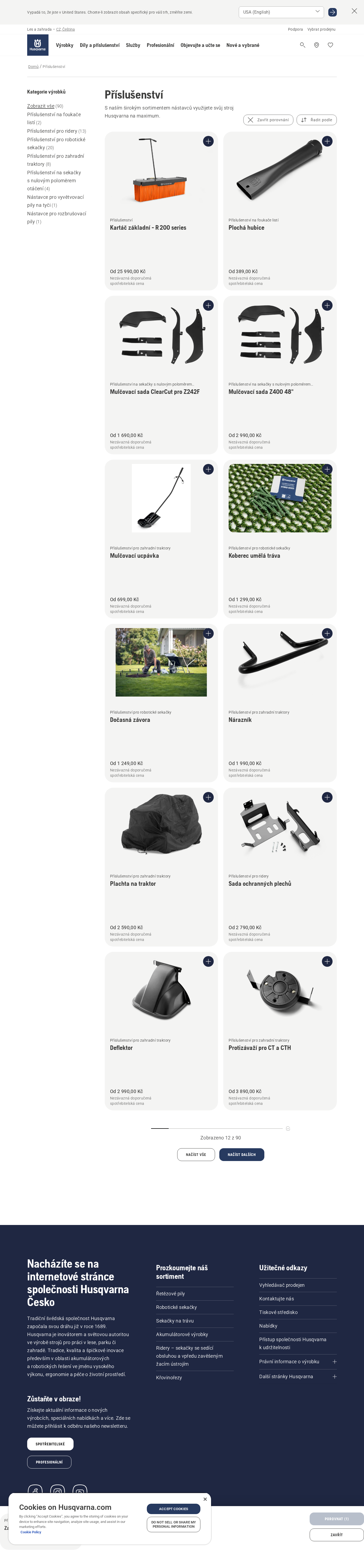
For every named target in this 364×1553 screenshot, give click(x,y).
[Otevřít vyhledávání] (302, 45)
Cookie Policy (31, 1532)
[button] (65, 45)
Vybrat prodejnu (322, 29)
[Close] (205, 1499)
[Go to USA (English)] (332, 12)
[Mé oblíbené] (330, 45)
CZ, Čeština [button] (65, 29)
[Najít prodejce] (316, 45)
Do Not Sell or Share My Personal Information (173, 1524)
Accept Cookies (173, 1509)
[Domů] (37, 45)
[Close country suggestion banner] (354, 11)
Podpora (295, 29)
